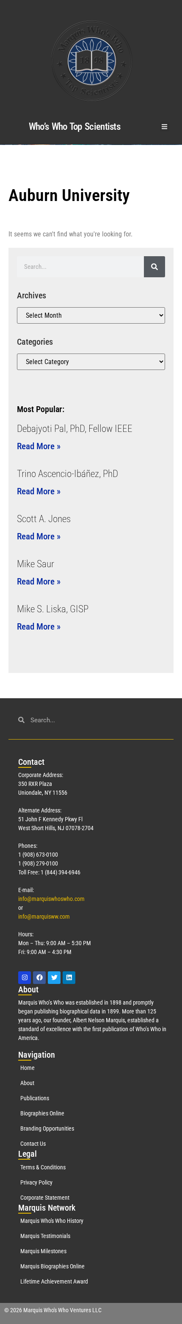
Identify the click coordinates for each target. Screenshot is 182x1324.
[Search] (154, 266)
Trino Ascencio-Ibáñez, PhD (67, 474)
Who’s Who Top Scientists (74, 126)
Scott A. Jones (44, 519)
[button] (165, 126)
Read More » (39, 446)
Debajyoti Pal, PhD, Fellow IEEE (74, 428)
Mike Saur (35, 564)
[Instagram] (24, 977)
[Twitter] (54, 977)
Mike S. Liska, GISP (52, 609)
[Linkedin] (69, 977)
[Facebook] (39, 977)
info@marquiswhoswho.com (51, 898)
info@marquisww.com (44, 916)
